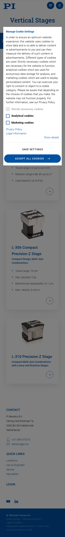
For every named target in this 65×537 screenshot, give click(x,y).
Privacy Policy (14, 129)
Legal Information (16, 133)
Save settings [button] (32, 149)
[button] (32, 158)
